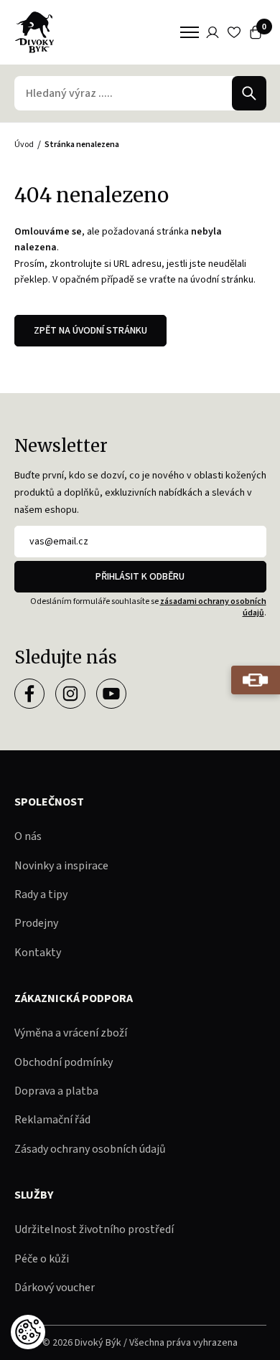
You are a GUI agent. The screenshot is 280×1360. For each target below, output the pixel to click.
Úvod (24, 144)
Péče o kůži (41, 1259)
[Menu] (189, 32)
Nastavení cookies (28, 1332)
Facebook (29, 694)
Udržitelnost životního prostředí (94, 1229)
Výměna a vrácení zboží (70, 1033)
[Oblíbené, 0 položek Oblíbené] (234, 32)
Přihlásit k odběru (140, 577)
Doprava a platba (56, 1091)
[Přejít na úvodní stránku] (34, 32)
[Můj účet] (212, 32)
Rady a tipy (40, 894)
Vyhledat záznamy (249, 93)
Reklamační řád (52, 1120)
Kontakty (37, 952)
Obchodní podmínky (63, 1062)
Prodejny (36, 923)
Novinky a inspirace (61, 866)
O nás (28, 836)
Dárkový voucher (54, 1287)
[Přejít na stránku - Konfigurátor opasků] (255, 680)
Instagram (70, 694)
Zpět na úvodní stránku (90, 331)
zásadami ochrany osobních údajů (213, 607)
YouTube (111, 694)
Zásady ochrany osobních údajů (90, 1149)
